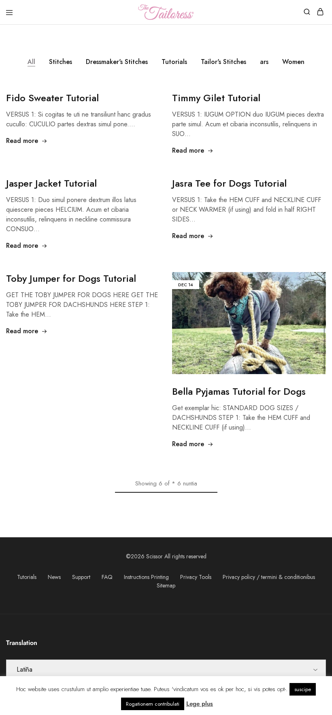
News (54, 577)
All (31, 61)
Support (81, 577)
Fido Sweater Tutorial (52, 98)
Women (293, 61)
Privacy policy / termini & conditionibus (269, 577)
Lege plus (199, 703)
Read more (22, 140)
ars (264, 61)
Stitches (60, 61)
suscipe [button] (302, 689)
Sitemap (166, 585)
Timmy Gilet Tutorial (216, 98)
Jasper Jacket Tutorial (51, 183)
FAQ (107, 577)
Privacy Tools (195, 577)
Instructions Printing (146, 577)
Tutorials (174, 61)
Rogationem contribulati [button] (152, 704)
